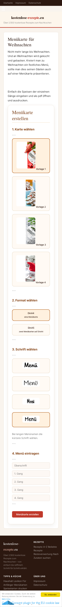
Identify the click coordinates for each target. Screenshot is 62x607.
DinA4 (31, 315)
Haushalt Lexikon (12, 581)
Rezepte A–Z (40, 546)
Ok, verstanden (50, 594)
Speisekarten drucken (15, 588)
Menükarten (20, 584)
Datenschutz (35, 3)
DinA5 (31, 329)
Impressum (21, 3)
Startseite (8, 3)
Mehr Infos (6, 599)
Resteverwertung (43, 554)
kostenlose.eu (27, 17)
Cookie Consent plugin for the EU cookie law (30, 602)
